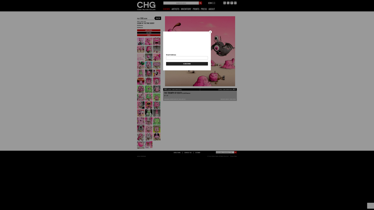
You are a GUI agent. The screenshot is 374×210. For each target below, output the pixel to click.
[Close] (210, 32)
